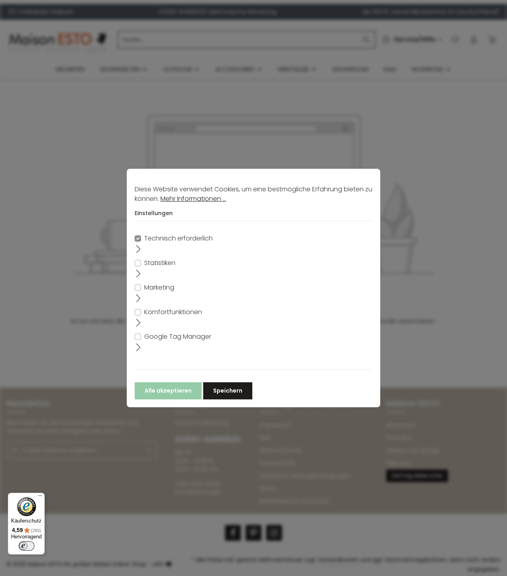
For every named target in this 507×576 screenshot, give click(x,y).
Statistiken (159, 262)
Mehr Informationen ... (193, 198)
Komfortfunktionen (173, 312)
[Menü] (40, 497)
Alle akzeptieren (168, 391)
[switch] (26, 546)
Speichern (227, 391)
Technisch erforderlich (178, 238)
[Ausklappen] (138, 249)
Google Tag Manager (177, 336)
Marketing (159, 287)
